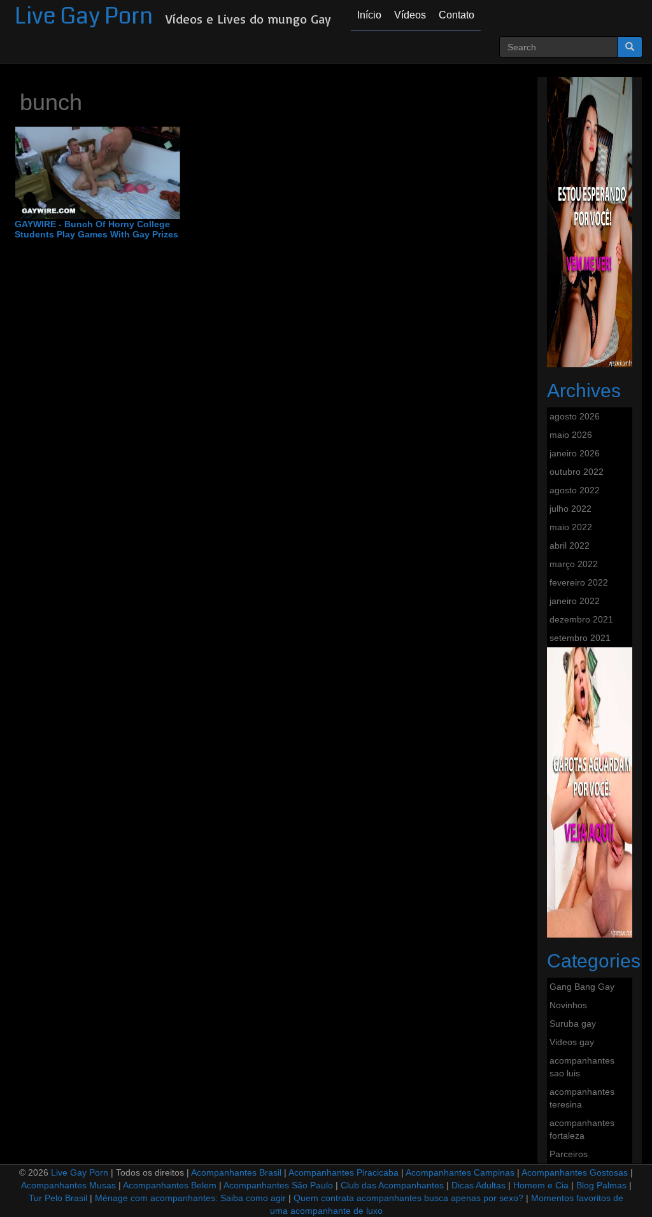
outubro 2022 (576, 472)
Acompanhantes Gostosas (574, 1172)
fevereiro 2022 (578, 582)
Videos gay (571, 1042)
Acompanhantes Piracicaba (343, 1172)
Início (369, 15)
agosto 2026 (574, 416)
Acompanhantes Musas (68, 1185)
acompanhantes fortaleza (581, 1129)
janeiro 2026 (574, 453)
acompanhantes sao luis (581, 1066)
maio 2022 (570, 527)
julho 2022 (570, 508)
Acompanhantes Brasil (236, 1172)
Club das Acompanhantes (392, 1185)
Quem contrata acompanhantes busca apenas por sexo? (408, 1198)
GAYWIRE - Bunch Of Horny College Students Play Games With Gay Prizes (96, 229)
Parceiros (568, 1154)
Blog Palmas (601, 1185)
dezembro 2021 (581, 619)
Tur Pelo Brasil (58, 1198)
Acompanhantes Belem (169, 1185)
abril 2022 (569, 545)
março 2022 (573, 564)
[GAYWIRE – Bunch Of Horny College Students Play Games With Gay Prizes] (98, 173)
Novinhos (568, 1005)
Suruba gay (572, 1023)
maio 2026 (570, 435)
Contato (456, 15)
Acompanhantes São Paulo (278, 1185)
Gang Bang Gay (581, 986)
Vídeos (410, 15)
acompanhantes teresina (581, 1098)
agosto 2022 (574, 490)
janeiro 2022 (574, 601)
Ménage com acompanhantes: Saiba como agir (190, 1198)
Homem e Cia (541, 1185)
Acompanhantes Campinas (460, 1172)
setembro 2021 (580, 638)
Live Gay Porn (84, 16)
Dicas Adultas (478, 1185)
